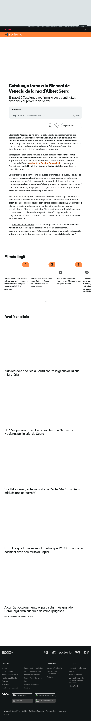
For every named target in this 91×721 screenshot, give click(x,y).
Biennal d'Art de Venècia (23, 225)
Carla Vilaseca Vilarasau (25, 616)
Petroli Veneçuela (51, 26)
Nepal (60, 26)
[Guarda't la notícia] (50, 125)
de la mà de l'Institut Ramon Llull (44, 163)
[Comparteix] (56, 125)
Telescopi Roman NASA (71, 26)
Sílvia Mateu (8, 289)
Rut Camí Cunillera (10, 616)
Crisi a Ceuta (40, 26)
